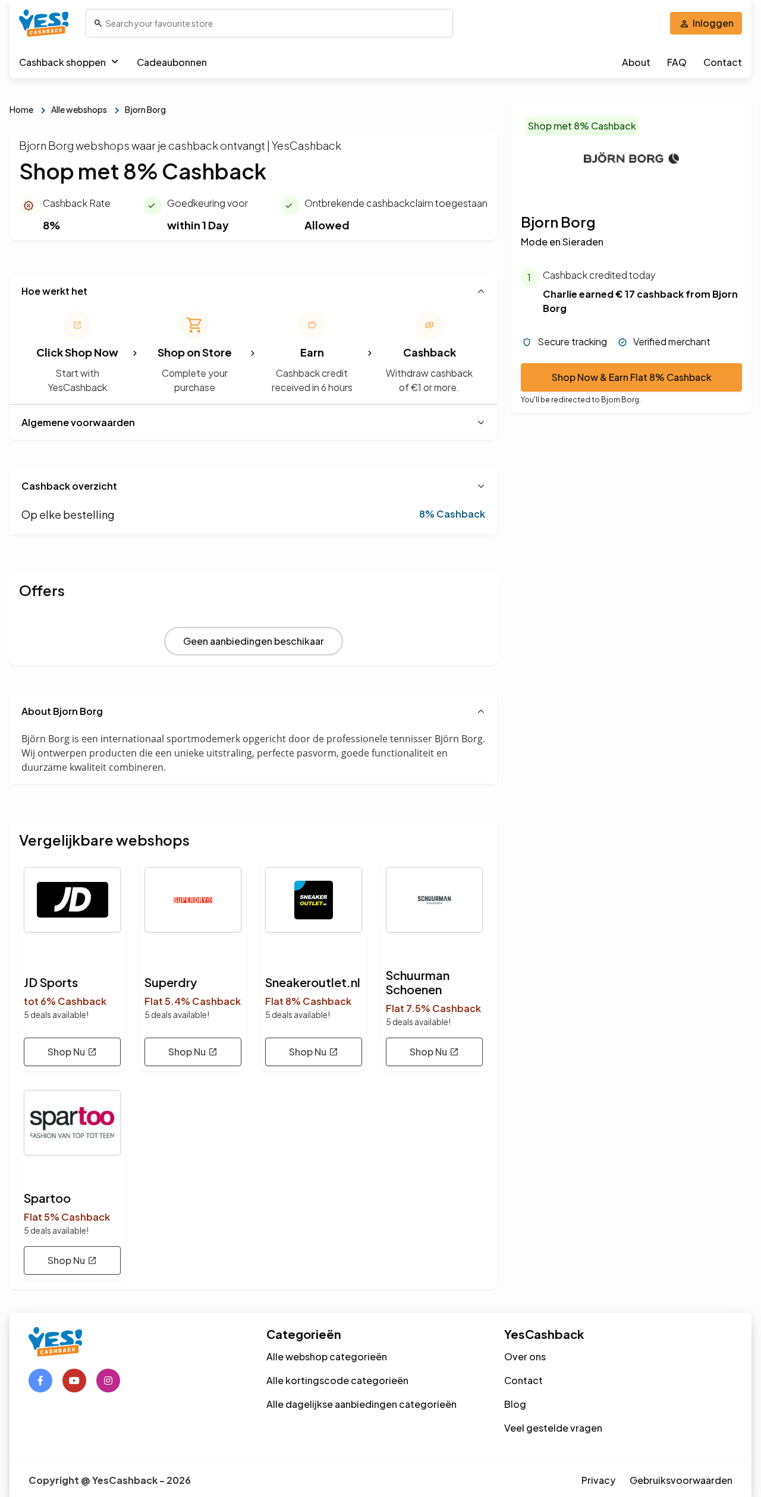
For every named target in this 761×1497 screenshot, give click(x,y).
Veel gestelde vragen (553, 1428)
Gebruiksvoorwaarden (681, 1480)
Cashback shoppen (62, 62)
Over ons (525, 1356)
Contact (722, 62)
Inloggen (713, 23)
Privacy (598, 1480)
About (636, 62)
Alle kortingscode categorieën (337, 1380)
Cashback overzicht (69, 486)
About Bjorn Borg (62, 711)
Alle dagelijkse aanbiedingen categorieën (361, 1404)
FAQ (677, 62)
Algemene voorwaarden (78, 422)
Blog (515, 1404)
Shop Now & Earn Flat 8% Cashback (632, 377)
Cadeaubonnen (172, 62)
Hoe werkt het (54, 291)
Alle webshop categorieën (326, 1356)
